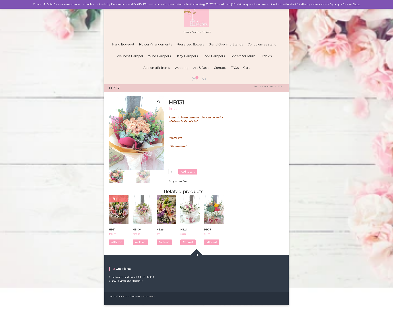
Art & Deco (201, 68)
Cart (246, 68)
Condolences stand (262, 44)
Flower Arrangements (155, 44)
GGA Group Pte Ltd (148, 296)
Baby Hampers (186, 56)
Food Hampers (213, 56)
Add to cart (188, 171)
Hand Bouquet (123, 44)
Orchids (266, 56)
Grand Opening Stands (226, 44)
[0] (194, 79)
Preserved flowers (190, 44)
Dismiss (356, 4)
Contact (220, 68)
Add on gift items (156, 68)
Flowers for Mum (242, 56)
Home (256, 86)
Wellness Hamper (130, 56)
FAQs (235, 68)
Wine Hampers (159, 56)
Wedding (182, 68)
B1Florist (126, 296)
